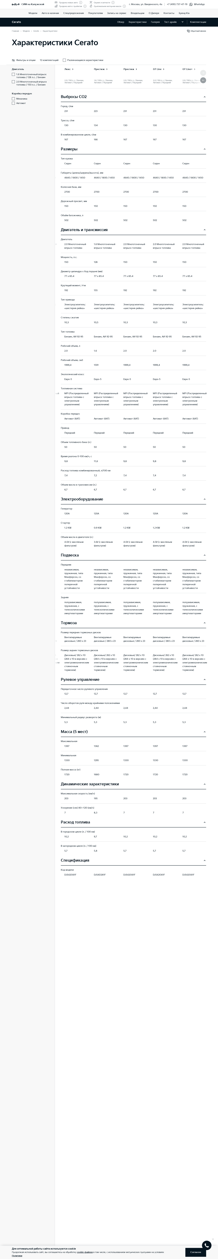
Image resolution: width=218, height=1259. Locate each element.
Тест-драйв (170, 22)
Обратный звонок (198, 31)
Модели (33, 13)
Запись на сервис (116, 13)
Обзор (120, 22)
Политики (17, 1256)
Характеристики (138, 22)
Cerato (16, 22)
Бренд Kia (184, 13)
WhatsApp (199, 4)
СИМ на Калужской (33, 4)
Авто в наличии (50, 13)
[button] (203, 80)
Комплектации (198, 22)
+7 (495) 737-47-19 (177, 4)
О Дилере (154, 13)
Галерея (155, 22)
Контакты (169, 13)
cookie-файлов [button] (85, 1252)
